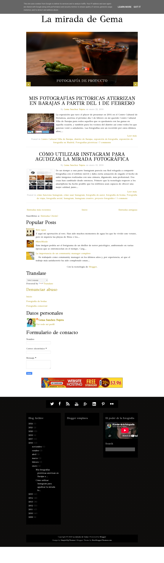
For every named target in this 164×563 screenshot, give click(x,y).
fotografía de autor (95, 195)
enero (34, 466)
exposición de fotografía (106, 139)
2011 (30, 509)
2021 (30, 427)
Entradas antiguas (127, 209)
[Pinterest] (103, 404)
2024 (30, 423)
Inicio (84, 209)
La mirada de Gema (82, 18)
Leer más (132, 135)
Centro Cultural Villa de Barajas (57, 139)
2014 (30, 498)
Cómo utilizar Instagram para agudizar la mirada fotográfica (82, 156)
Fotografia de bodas (36, 301)
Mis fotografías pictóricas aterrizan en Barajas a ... (47, 473)
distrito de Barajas (83, 139)
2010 (30, 513)
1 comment (122, 198)
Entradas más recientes (39, 209)
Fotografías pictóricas (86, 142)
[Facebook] (59, 404)
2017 (30, 439)
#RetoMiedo (42, 241)
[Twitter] (52, 404)
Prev (28, 84)
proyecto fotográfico (105, 198)
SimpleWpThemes (68, 540)
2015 (30, 494)
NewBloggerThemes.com (102, 540)
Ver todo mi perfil (45, 324)
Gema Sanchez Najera (74, 109)
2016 (30, 443)
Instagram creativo (84, 198)
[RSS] (68, 404)
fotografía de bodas (115, 195)
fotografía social (54, 198)
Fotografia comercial (36, 306)
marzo (35, 458)
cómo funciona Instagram (49, 195)
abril (34, 454)
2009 (30, 517)
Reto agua (41, 229)
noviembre (37, 446)
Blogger (93, 266)
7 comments (105, 142)
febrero (35, 462)
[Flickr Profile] (112, 404)
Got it (137, 7)
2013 (30, 502)
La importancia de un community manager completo (63, 253)
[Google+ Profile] (85, 404)
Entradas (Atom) (49, 215)
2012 (30, 505)
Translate (48, 283)
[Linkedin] (94, 404)
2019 (30, 435)
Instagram (69, 198)
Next (135, 84)
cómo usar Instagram (74, 195)
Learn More (124, 7)
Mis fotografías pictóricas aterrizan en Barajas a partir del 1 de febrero (82, 100)
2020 (30, 431)
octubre (35, 450)
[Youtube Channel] (76, 404)
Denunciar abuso (41, 289)
